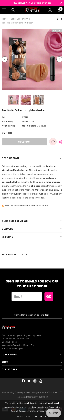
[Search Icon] (13, 10)
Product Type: (9, 125)
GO (49, 296)
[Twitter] (28, 381)
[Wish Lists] (53, 141)
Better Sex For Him (19, 18)
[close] (61, 3)
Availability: (8, 121)
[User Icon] (50, 10)
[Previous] (5, 59)
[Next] (59, 59)
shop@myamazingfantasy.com (24, 335)
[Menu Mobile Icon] (4, 10)
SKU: (4, 117)
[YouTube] (40, 381)
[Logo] (32, 9)
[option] (32, 59)
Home (5, 18)
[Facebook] (23, 381)
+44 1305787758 (21, 338)
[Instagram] (34, 381)
